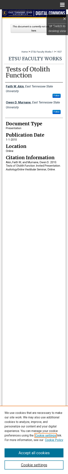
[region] (34, 440)
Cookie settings (45, 435)
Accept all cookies (34, 453)
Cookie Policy (54, 440)
